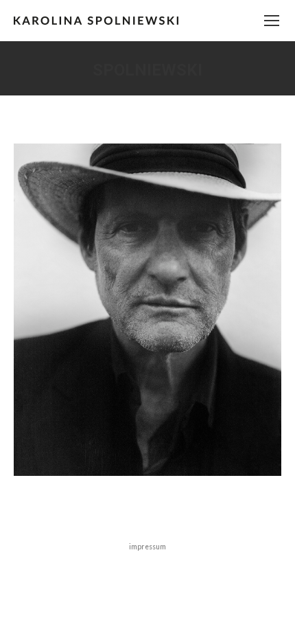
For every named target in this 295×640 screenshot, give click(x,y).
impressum (147, 546)
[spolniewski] (147, 310)
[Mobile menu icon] (271, 20)
